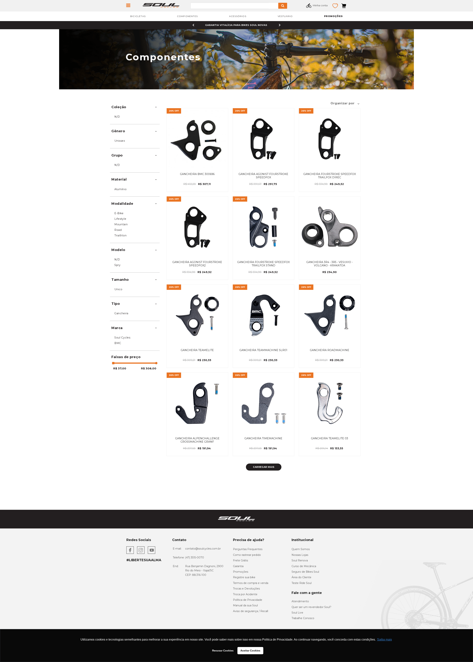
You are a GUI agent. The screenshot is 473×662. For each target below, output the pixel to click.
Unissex (119, 140)
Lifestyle (120, 218)
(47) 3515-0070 (194, 557)
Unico (118, 289)
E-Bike (119, 213)
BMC (117, 343)
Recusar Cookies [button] (223, 650)
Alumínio (120, 189)
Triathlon (120, 235)
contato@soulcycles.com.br (203, 548)
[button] (135, 107)
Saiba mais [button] (384, 639)
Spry (117, 265)
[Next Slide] (279, 25)
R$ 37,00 (119, 368)
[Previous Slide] (193, 25)
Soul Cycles (122, 337)
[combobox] (242, 5)
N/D (117, 116)
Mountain (121, 224)
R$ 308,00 (148, 368)
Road (118, 230)
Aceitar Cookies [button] (250, 650)
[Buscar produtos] (282, 6)
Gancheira (121, 313)
